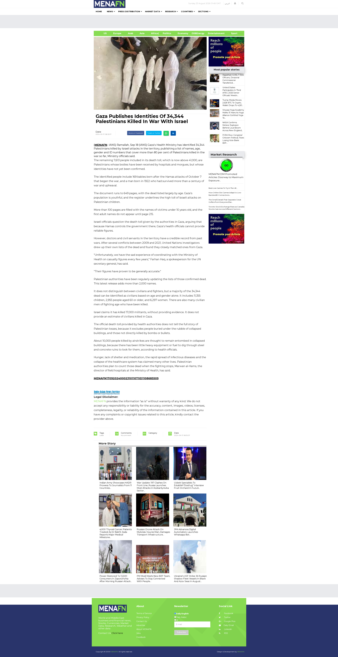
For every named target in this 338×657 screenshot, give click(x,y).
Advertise (140, 625)
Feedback (140, 637)
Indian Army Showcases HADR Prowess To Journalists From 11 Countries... (116, 485)
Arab (130, 33)
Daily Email (229, 625)
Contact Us (141, 621)
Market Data (152, 11)
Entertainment (212, 33)
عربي (227, 3)
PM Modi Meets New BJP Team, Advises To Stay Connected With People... (153, 579)
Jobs (138, 633)
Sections (203, 11)
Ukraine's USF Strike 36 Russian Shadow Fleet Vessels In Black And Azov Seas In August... (190, 579)
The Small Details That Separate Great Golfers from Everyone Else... (225, 201)
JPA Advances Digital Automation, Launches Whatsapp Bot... (186, 532)
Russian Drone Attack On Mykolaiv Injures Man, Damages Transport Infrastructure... (153, 532)
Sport (232, 33)
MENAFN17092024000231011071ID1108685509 (126, 378)
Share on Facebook (135, 133)
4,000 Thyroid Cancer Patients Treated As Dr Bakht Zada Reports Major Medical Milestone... (116, 533)
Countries (187, 11)
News (110, 11)
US (102, 33)
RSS (226, 633)
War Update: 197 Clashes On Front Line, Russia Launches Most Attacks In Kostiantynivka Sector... (153, 486)
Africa (154, 33)
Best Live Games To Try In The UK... (223, 188)
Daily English (182, 613)
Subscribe (181, 632)
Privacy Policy (142, 617)
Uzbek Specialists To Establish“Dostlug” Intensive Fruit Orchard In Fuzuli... (189, 485)
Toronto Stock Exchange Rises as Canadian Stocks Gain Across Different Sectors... (227, 208)
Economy (183, 33)
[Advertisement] (170, 21)
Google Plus (229, 621)
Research (170, 11)
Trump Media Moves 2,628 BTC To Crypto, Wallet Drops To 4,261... (232, 103)
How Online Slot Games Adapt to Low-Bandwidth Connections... (225, 194)
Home (99, 11)
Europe (117, 33)
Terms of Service (144, 613)
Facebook (228, 613)
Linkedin (228, 629)
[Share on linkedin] (173, 133)
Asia (142, 33)
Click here (117, 633)
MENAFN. (114, 652)
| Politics (166, 33)
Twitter (227, 617)
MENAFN (101, 144)
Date (98, 131)
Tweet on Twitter (153, 133)
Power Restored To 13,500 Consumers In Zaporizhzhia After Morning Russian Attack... (116, 579)
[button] (235, 3)
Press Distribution (129, 11)
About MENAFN (143, 629)
